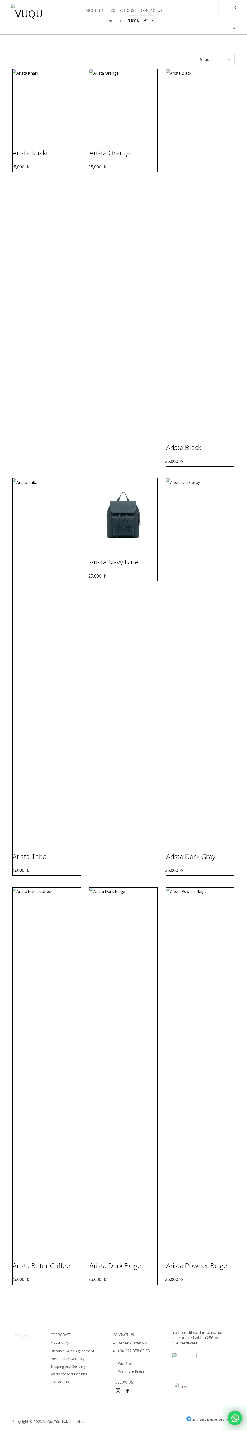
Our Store (126, 1363)
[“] (235, 1418)
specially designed (210, 1419)
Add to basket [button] (49, 138)
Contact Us (59, 1381)
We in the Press (131, 1371)
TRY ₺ (133, 20)
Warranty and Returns (68, 1374)
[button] (227, 7)
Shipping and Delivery (68, 1366)
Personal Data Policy (67, 1358)
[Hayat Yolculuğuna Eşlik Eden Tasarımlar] (29, 13)
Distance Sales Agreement (72, 1350)
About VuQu (60, 1343)
